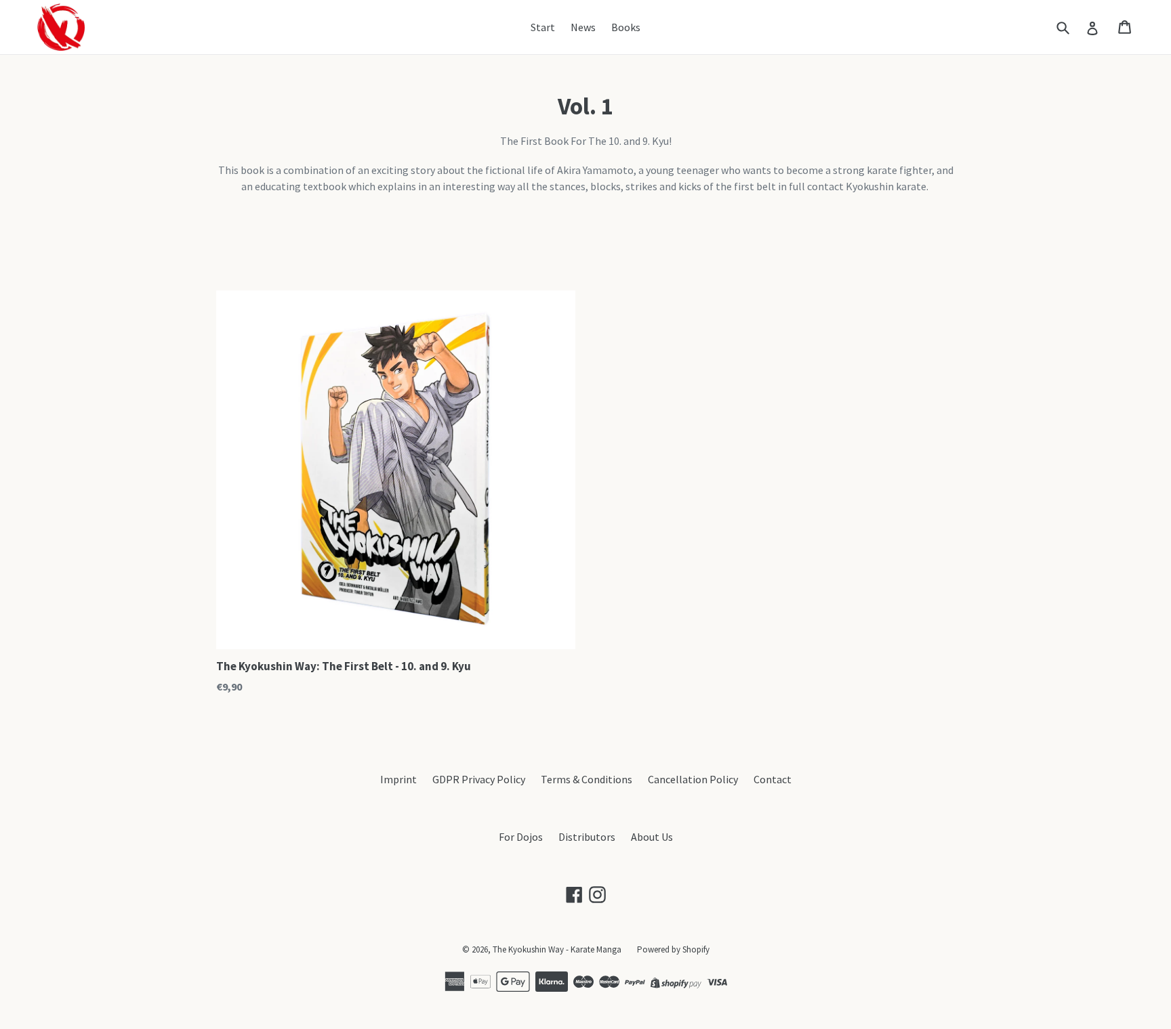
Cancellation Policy (693, 779)
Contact (773, 779)
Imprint (398, 779)
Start (543, 27)
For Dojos (521, 837)
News (583, 27)
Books (625, 27)
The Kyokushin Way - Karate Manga (557, 949)
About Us (652, 837)
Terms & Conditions (586, 779)
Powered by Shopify (673, 949)
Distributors (586, 837)
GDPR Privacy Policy (478, 779)
